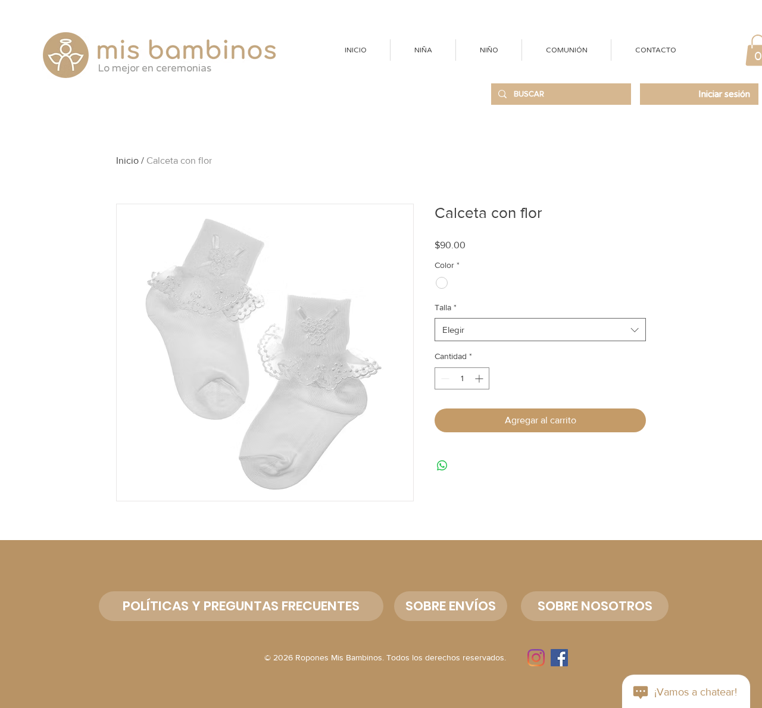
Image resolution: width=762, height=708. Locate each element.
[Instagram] (536, 657)
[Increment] (480, 378)
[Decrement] (443, 378)
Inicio (127, 160)
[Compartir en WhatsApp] (442, 466)
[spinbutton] (462, 378)
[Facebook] (559, 657)
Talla (446, 307)
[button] (422, 50)
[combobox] (540, 329)
